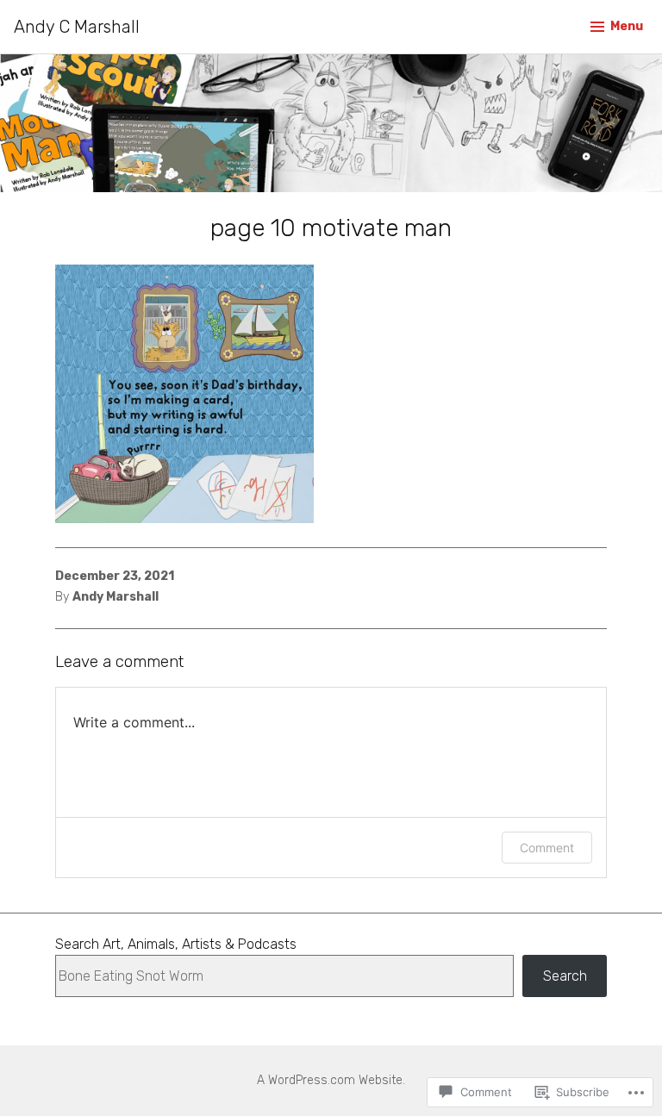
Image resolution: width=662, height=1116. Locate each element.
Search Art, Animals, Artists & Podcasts (176, 944)
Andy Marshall (115, 596)
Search (565, 976)
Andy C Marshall (77, 26)
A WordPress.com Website (330, 1080)
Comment (547, 847)
